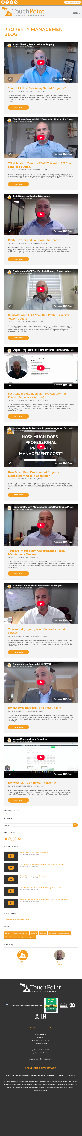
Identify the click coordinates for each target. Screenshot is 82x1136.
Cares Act (34, 933)
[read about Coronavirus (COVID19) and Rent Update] (41, 682)
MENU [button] (77, 13)
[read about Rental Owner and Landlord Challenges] (41, 214)
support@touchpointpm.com (40, 1059)
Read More (18, 107)
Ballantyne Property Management (16, 933)
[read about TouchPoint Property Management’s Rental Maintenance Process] (41, 525)
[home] (23, 11)
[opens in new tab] (24, 1005)
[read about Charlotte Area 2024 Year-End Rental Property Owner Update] (41, 289)
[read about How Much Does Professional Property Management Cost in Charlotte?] (41, 446)
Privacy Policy (71, 1075)
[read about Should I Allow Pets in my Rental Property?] (41, 62)
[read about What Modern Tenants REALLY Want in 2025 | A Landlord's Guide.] (41, 137)
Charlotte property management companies (20, 937)
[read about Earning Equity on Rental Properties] (41, 757)
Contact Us (73, 3)
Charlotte (43, 933)
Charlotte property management (59, 933)
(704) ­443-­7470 (38, 1050)
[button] (3, 2)
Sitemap (61, 1075)
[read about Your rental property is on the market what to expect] (41, 603)
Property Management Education (17, 919)
